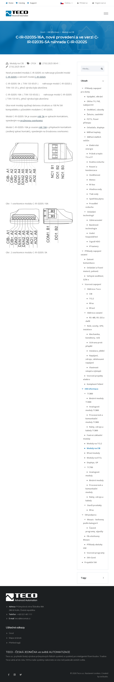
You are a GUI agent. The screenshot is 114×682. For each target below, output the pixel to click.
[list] (82, 88)
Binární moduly (96, 480)
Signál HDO (94, 241)
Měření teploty (93, 132)
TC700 (90, 467)
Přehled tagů (14, 642)
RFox (91, 303)
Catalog (21, 3)
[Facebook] (8, 674)
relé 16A (43, 127)
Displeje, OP (92, 462)
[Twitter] (20, 674)
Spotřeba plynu (96, 198)
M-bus (92, 184)
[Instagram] (14, 674)
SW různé (91, 557)
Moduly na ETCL (94, 457)
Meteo (92, 179)
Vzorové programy (95, 552)
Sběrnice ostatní (94, 312)
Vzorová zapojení (92, 284)
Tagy (83, 578)
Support (33, 3)
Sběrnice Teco (94, 289)
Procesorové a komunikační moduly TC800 (94, 418)
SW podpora (90, 514)
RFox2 (92, 308)
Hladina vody (95, 189)
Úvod (42, 32)
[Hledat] (101, 68)
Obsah (84, 80)
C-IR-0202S (40, 76)
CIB (90, 293)
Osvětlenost (94, 175)
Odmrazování (95, 220)
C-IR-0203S (11, 76)
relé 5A (41, 116)
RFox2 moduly (93, 453)
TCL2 (91, 298)
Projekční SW (90, 562)
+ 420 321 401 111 (24, 614)
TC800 (90, 393)
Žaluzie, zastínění (94, 114)
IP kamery (94, 246)
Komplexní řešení (94, 384)
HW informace (53, 32)
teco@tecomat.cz (22, 618)
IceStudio (104, 676)
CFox (33, 63)
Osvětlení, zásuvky (95, 109)
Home (10, 3)
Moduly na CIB (68, 32)
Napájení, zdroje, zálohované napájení (95, 359)
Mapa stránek (15, 638)
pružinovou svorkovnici (31, 120)
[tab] (92, 80)
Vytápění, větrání (94, 96)
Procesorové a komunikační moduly (94, 489)
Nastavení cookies (92, 673)
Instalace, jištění (96, 350)
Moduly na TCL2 (94, 443)
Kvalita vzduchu (96, 162)
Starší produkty (94, 505)
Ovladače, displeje (95, 127)
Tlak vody (93, 194)
